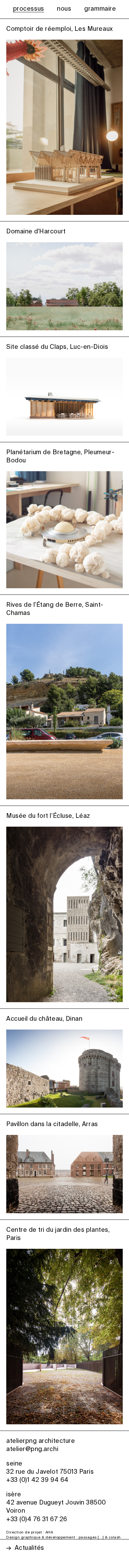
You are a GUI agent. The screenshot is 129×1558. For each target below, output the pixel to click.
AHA (49, 1532)
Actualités (29, 1548)
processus (28, 9)
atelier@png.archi (32, 1449)
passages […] (91, 1537)
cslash (115, 1537)
